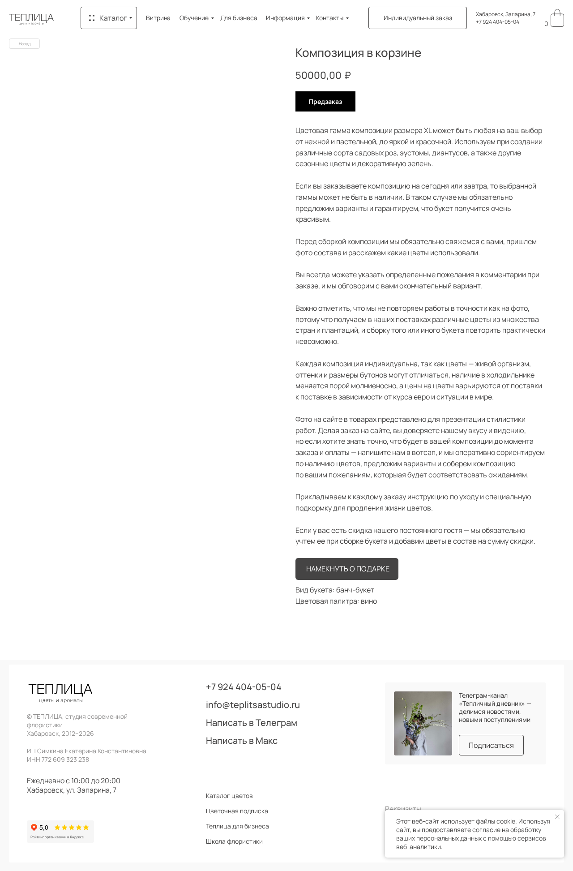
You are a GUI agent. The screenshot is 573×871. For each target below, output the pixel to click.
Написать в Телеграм (251, 722)
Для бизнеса (238, 17)
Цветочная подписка (237, 811)
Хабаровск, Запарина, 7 (505, 14)
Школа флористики (234, 841)
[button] (417, 18)
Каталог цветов (229, 796)
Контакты (329, 17)
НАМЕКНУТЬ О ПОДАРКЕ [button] (347, 569)
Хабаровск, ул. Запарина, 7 (71, 790)
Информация (285, 17)
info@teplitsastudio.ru (253, 704)
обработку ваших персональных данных (468, 833)
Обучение (194, 17)
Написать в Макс (242, 740)
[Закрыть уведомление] (557, 816)
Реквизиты (403, 808)
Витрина (158, 17)
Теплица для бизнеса (237, 826)
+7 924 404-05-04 (497, 22)
